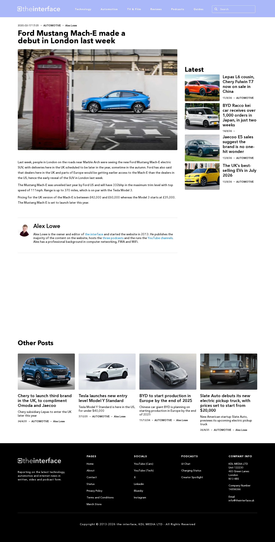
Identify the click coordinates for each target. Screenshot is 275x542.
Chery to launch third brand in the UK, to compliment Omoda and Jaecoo (45, 400)
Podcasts (177, 9)
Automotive (109, 9)
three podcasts (113, 238)
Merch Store (94, 504)
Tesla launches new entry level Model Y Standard (103, 398)
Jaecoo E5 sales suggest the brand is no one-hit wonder (238, 144)
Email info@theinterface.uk (241, 498)
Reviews (156, 9)
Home (90, 463)
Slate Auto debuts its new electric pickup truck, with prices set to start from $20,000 (225, 403)
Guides (199, 9)
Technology (83, 9)
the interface (94, 234)
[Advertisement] (97, 285)
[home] (57, 8)
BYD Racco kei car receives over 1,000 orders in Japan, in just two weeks (239, 115)
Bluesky (138, 490)
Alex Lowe (71, 25)
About (90, 470)
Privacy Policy (94, 490)
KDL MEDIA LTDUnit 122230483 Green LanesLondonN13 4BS (239, 471)
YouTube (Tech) (144, 470)
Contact (92, 477)
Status (91, 484)
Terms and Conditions (100, 497)
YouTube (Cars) (143, 463)
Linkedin (139, 484)
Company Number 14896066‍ (239, 487)
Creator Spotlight (192, 477)
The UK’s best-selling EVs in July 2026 (239, 170)
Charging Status (191, 470)
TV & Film (134, 9)
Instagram (140, 497)
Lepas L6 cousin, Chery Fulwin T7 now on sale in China (238, 84)
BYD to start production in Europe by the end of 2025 (165, 398)
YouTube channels (160, 238)
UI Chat (185, 463)
